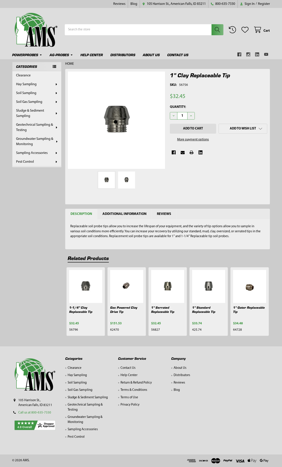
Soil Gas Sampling (29, 102)
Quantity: (178, 107)
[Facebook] (239, 54)
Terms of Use (129, 397)
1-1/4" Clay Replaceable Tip (80, 309)
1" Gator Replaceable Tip (249, 309)
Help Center (91, 54)
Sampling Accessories (32, 153)
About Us (151, 54)
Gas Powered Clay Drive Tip (123, 309)
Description (81, 214)
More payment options (193, 139)
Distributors (122, 54)
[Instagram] (248, 54)
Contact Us (177, 54)
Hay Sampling (26, 84)
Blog (133, 4)
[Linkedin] (257, 54)
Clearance (23, 75)
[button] (243, 129)
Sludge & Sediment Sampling (30, 113)
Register (264, 4)
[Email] (183, 152)
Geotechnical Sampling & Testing (34, 127)
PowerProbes (25, 54)
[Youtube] (266, 54)
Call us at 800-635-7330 (34, 412)
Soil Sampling (26, 93)
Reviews (119, 4)
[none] (116, 120)
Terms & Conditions (134, 390)
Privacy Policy (130, 404)
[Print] (191, 152)
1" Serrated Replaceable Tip (162, 309)
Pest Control (25, 162)
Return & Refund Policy (136, 382)
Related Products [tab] (88, 258)
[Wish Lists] (246, 29)
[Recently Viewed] (233, 29)
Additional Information (124, 214)
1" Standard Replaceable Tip (203, 309)
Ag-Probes (59, 54)
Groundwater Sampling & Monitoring (34, 141)
